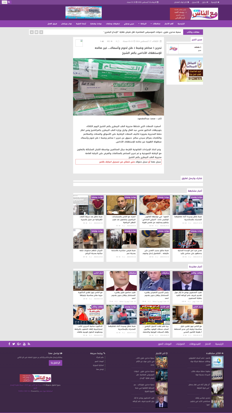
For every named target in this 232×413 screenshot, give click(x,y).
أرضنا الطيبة (81, 23)
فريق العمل (52, 23)
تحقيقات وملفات (113, 23)
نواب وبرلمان (66, 23)
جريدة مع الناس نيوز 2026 (33, 385)
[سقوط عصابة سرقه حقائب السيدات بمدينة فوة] (217, 380)
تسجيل (194, 2)
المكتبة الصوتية (98, 365)
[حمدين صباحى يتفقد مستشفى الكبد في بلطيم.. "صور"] (217, 407)
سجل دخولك (142, 162)
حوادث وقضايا (96, 23)
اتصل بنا (54, 363)
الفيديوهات (195, 344)
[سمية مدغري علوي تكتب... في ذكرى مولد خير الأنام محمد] (162, 367)
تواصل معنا (100, 369)
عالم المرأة (100, 357)
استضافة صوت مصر (46, 391)
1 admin (197, 47)
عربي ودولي (129, 23)
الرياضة (143, 23)
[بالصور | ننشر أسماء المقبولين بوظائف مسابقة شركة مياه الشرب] (217, 367)
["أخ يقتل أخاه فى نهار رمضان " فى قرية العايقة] (217, 394)
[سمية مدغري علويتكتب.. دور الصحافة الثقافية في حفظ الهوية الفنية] (162, 394)
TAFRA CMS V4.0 (24, 391)
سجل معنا (156, 162)
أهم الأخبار (169, 23)
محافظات (156, 23)
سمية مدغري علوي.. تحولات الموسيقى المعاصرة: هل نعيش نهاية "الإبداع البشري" (142, 32)
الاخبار (208, 344)
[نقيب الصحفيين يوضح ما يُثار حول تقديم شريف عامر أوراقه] (162, 407)
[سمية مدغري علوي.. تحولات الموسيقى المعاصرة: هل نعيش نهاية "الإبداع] (162, 380)
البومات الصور (165, 344)
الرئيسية (214, 2)
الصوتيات (180, 344)
